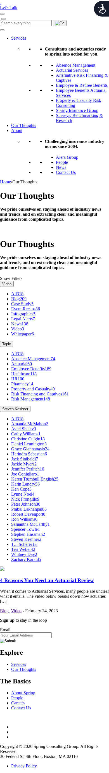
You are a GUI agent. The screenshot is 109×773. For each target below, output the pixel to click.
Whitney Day (24, 554)
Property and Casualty (33, 389)
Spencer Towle (25, 529)
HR (17, 378)
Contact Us (66, 172)
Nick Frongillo (25, 499)
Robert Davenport (28, 514)
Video (6, 284)
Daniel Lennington (29, 443)
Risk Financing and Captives (40, 394)
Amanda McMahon (29, 423)
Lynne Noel (22, 494)
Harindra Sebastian (29, 454)
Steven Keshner (15, 409)
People (62, 162)
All (17, 293)
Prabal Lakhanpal (29, 509)
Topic (6, 344)
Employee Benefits (31, 368)
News (61, 167)
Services (18, 38)
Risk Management (30, 399)
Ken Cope (21, 489)
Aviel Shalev (23, 428)
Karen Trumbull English (34, 479)
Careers (18, 702)
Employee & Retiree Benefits (82, 85)
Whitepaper (22, 334)
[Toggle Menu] (2, 30)
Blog (19, 298)
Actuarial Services (72, 70)
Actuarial (21, 363)
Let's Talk (8, 7)
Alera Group (67, 157)
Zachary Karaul (26, 559)
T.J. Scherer (24, 544)
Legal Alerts (23, 318)
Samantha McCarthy (30, 524)
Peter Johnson (25, 504)
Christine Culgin (28, 438)
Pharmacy (22, 383)
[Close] (3, 19)
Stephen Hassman (28, 534)
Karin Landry (25, 484)
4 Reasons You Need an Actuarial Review (47, 580)
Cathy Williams (26, 433)
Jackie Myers (24, 464)
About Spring (23, 692)
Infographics (23, 313)
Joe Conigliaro (25, 474)
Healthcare (24, 373)
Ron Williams (24, 519)
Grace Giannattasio (30, 448)
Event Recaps (25, 308)
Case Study (22, 303)
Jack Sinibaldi (24, 459)
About (16, 130)
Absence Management (75, 65)
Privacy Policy (24, 766)
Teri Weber (23, 549)
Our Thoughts (23, 125)
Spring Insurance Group (77, 110)
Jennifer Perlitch (27, 469)
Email (5, 629)
